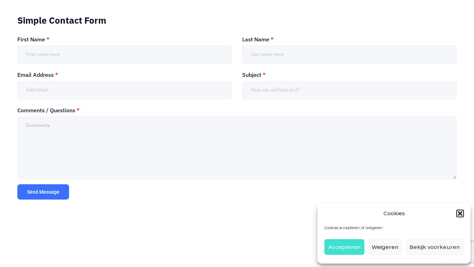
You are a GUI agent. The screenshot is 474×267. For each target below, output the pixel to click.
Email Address (37, 74)
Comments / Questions (48, 110)
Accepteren (344, 247)
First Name (33, 39)
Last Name (257, 39)
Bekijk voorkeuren (434, 247)
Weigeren (385, 247)
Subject (253, 74)
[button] (460, 213)
